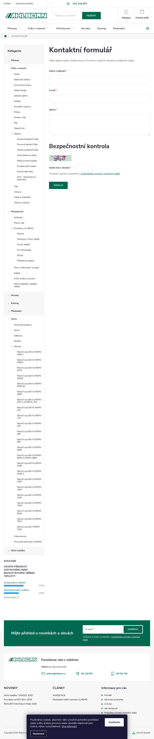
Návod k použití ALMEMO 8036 (29, 512)
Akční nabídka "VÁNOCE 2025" (18, 695)
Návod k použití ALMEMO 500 (29, 432)
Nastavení (38, 733)
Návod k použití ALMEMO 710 (29, 417)
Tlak (16, 186)
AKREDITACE (59, 695)
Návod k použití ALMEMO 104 (29, 409)
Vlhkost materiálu (22, 197)
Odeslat (58, 185)
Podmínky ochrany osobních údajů (120, 712)
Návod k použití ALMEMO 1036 (29, 504)
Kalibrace (18, 335)
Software (18, 217)
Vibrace (17, 191)
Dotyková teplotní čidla (27, 139)
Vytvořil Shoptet (143, 732)
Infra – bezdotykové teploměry (26, 178)
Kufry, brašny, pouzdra (24, 278)
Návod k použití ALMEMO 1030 (29, 488)
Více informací (69, 726)
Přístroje (15, 60)
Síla (15, 122)
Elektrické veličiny (22, 79)
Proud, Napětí (23, 244)
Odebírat (133, 629)
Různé (20, 255)
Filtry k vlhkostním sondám (26, 267)
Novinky (15, 295)
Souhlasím (114, 722)
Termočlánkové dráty (26, 155)
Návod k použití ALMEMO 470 (29, 424)
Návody (17, 346)
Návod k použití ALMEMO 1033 (29, 496)
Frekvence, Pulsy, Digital (28, 239)
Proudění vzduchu (22, 106)
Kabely (17, 273)
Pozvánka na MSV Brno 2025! (18, 699)
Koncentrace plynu (22, 85)
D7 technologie (24, 250)
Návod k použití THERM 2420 (28, 528)
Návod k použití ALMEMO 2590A (29, 377)
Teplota (17, 133)
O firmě (107, 704)
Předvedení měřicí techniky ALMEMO (70, 699)
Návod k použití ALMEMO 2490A (29, 361)
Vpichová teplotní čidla (27, 149)
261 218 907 (87, 673)
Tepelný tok (19, 128)
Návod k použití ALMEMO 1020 (29, 480)
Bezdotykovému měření (16, 590)
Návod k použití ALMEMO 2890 (29, 393)
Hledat (91, 15)
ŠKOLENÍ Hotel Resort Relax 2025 (20, 703)
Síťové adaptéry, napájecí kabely (25, 285)
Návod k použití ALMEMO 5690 (29, 448)
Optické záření (20, 95)
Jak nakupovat (111, 708)
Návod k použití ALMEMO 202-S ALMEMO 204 (29, 401)
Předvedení (16, 311)
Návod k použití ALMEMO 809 (29, 440)
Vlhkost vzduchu (22, 202)
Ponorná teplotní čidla (27, 144)
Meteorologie (20, 90)
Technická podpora (23, 324)
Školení (17, 341)
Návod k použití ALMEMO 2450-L (29, 353)
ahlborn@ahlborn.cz (55, 673)
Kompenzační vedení (26, 166)
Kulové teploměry (25, 171)
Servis (14, 318)
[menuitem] (14, 28)
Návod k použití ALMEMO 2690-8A (29, 385)
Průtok (17, 112)
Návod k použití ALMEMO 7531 (29, 520)
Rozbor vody (20, 117)
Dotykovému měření (14, 582)
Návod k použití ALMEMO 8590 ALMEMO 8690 (29, 456)
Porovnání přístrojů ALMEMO (28, 541)
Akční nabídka (18, 550)
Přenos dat (19, 222)
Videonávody (20, 536)
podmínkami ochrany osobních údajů (100, 173)
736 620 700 (121, 673)
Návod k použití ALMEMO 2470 (29, 369)
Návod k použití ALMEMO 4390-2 (29, 472)
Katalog (14, 303)
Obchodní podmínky (24, 3)
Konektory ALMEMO (23, 228)
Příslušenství (17, 211)
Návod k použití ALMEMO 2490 (29, 464)
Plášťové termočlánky (27, 160)
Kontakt (7, 3)
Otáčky (17, 101)
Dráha (17, 74)
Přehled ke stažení (25, 260)
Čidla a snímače (18, 68)
